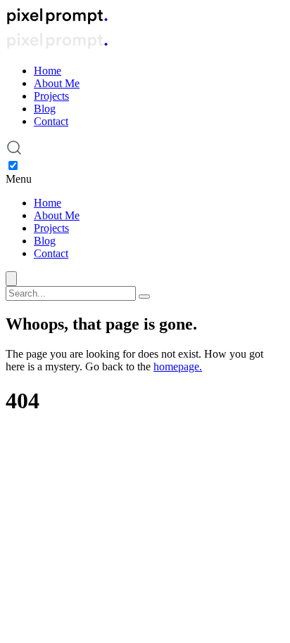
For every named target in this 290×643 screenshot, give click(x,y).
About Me (57, 83)
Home (47, 71)
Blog (45, 109)
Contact (51, 121)
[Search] (144, 296)
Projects (51, 96)
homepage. (177, 366)
